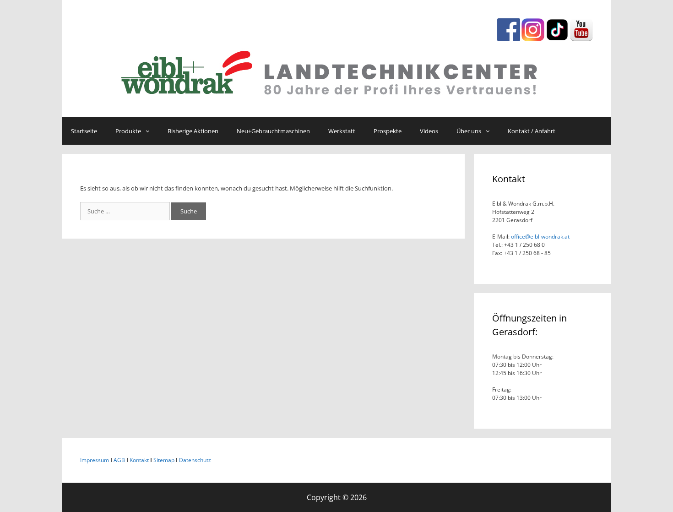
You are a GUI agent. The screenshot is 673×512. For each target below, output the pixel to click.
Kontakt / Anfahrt (531, 131)
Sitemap (163, 460)
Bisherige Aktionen (193, 131)
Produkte (128, 131)
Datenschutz (195, 460)
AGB (119, 460)
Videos (429, 131)
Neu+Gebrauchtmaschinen (273, 131)
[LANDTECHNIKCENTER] (336, 70)
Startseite (84, 131)
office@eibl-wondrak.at (540, 236)
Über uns (468, 131)
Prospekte (388, 131)
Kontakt (139, 460)
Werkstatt (341, 131)
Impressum (94, 460)
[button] (149, 131)
